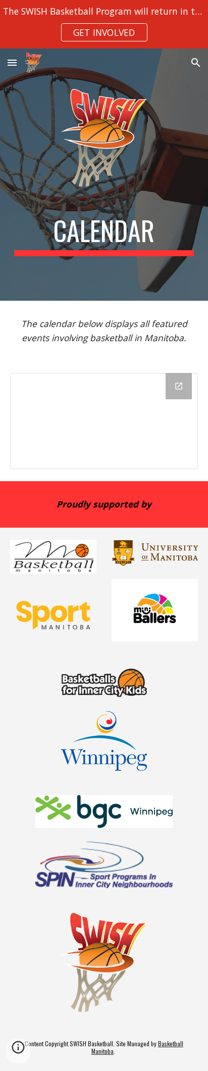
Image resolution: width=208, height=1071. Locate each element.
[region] (104, 24)
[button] (12, 62)
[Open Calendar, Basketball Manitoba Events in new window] (179, 386)
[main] (104, 235)
